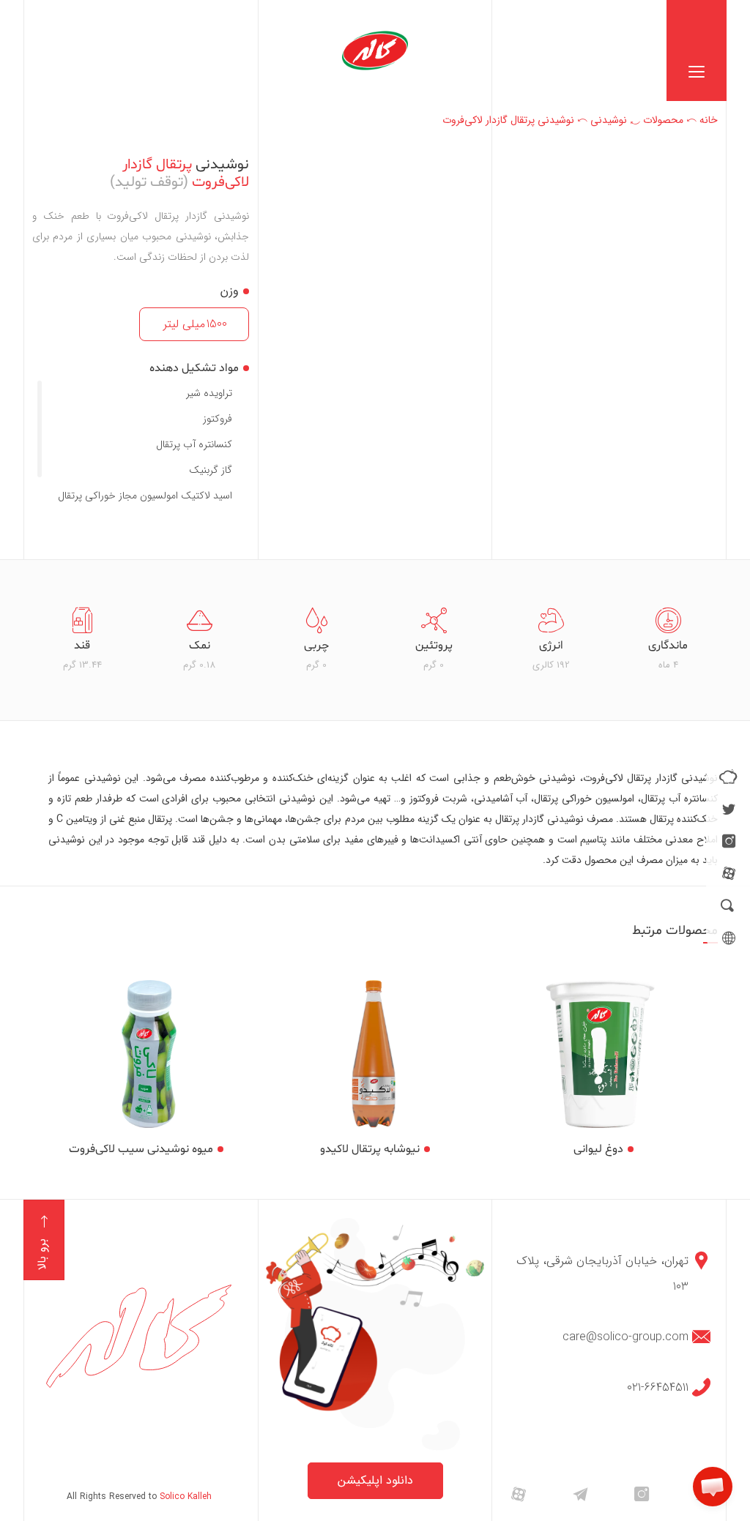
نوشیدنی (608, 120)
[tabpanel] (668, 640)
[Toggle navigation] (697, 50)
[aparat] (729, 873)
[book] (728, 776)
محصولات (663, 120)
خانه (708, 120)
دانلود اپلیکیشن (375, 1480)
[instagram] (729, 841)
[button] (712, 1486)
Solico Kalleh (186, 1496)
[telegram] (580, 1493)
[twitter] (729, 808)
